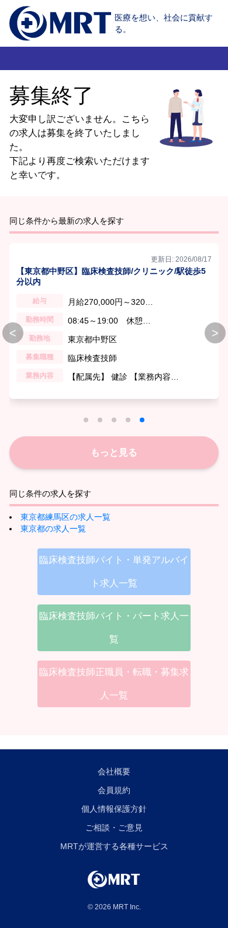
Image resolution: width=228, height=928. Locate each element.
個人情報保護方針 (114, 809)
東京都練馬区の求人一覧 (65, 517)
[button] (86, 420)
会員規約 (114, 790)
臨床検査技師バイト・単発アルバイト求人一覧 (114, 571)
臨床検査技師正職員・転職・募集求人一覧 (114, 683)
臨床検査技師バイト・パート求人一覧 (114, 627)
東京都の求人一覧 (53, 528)
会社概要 (114, 771)
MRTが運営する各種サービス (114, 846)
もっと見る (114, 452)
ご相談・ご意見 (114, 827)
